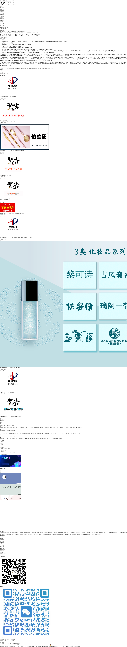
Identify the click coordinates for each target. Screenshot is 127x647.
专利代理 (105, 62)
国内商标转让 (3, 549)
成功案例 (2, 14)
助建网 (10, 646)
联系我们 (2, 23)
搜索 (13, 0)
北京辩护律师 (14, 646)
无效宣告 (60, 63)
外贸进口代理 (61, 646)
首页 (1, 6)
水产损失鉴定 (26, 646)
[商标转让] (10, 461)
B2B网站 (66, 646)
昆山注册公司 (36, 646)
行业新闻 (2, 12)
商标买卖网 (50, 646)
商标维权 (7, 646)
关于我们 (2, 7)
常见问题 (2, 16)
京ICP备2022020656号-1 (44, 645)
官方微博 (78, 646)
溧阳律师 (74, 646)
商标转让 (2, 17)
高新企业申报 (20, 646)
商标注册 (31, 646)
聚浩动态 (2, 10)
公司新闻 (2, 13)
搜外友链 (70, 646)
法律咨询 (2, 20)
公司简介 (2, 537)
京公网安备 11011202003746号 (58, 645)
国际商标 (2, 18)
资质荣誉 (2, 539)
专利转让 (2, 21)
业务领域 (2, 9)
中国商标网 (45, 646)
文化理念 (2, 538)
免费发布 (4, 28)
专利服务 (2, 552)
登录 (1, 28)
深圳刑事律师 (55, 646)
